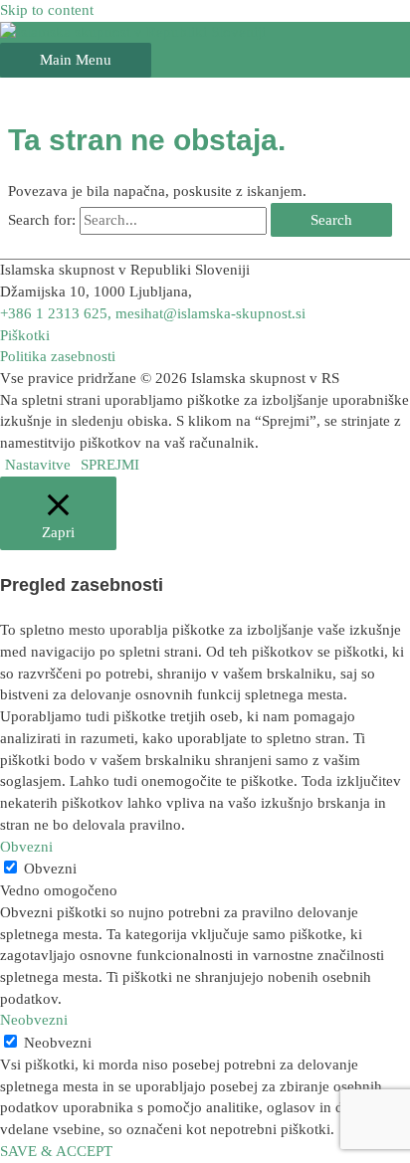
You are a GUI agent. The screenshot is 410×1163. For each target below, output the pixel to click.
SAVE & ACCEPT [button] (56, 1151)
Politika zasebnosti (57, 356)
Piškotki (25, 335)
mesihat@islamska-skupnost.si (210, 313)
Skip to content (47, 10)
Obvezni (50, 868)
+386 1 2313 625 (53, 313)
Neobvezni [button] (34, 1020)
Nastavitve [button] (38, 465)
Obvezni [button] (26, 847)
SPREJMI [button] (110, 465)
